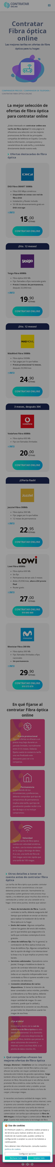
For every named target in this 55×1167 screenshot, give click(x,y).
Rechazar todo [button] (16, 1158)
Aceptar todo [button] (39, 1158)
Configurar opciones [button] (27, 1154)
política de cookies (13, 1149)
